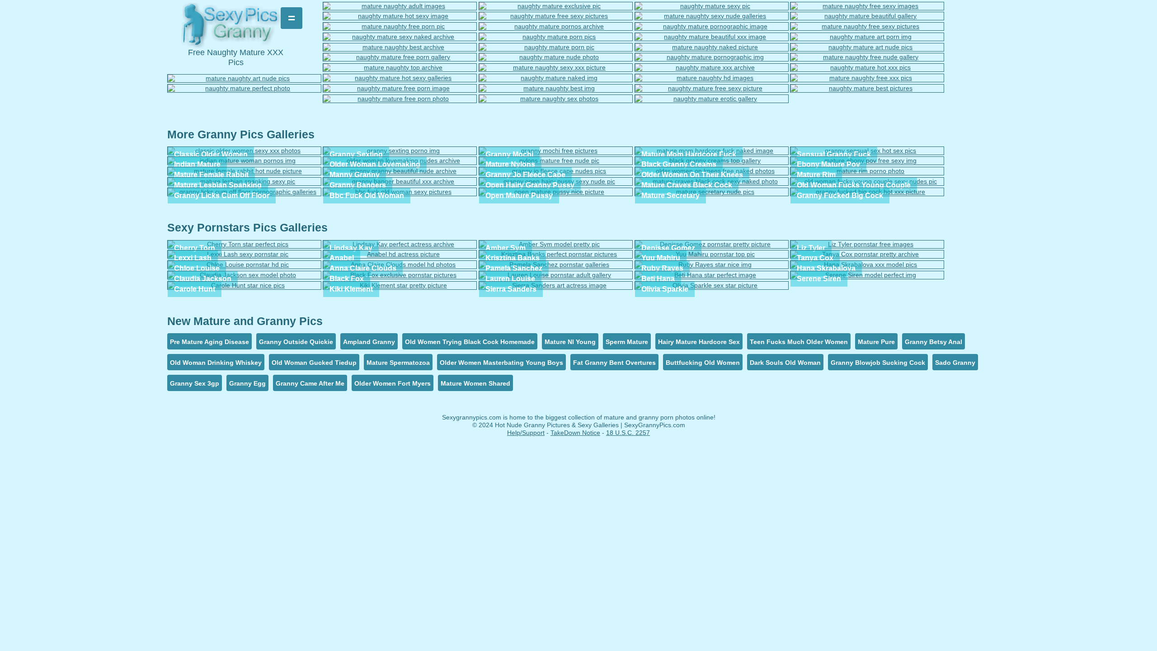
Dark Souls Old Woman (785, 362)
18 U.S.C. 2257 (628, 432)
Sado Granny (955, 362)
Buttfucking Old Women (703, 362)
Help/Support (526, 432)
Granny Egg (247, 383)
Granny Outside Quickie (296, 341)
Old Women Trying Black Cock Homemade (470, 341)
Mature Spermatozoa (398, 362)
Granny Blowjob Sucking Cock (878, 362)
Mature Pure (876, 341)
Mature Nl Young (570, 341)
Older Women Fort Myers (392, 383)
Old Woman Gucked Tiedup (314, 362)
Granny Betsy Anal (933, 341)
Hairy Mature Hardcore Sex (699, 341)
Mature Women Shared (475, 383)
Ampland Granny (369, 341)
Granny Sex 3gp (194, 383)
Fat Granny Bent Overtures (614, 362)
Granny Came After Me (310, 383)
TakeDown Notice (575, 432)
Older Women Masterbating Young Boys (501, 362)
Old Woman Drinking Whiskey (216, 362)
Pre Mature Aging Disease (209, 341)
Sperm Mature (627, 341)
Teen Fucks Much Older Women (799, 341)
